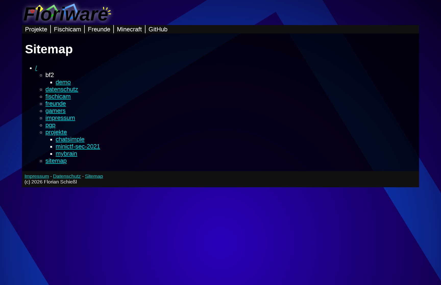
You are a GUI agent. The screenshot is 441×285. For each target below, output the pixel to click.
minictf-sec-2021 (78, 146)
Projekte (36, 29)
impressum (60, 117)
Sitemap (94, 176)
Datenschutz (67, 176)
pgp (50, 124)
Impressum (36, 176)
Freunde (99, 29)
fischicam (58, 96)
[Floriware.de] (68, 21)
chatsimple (70, 139)
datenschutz (61, 89)
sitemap (56, 160)
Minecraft (129, 29)
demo (63, 82)
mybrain (66, 153)
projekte (56, 132)
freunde (55, 103)
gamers (55, 110)
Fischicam (67, 29)
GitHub (158, 29)
